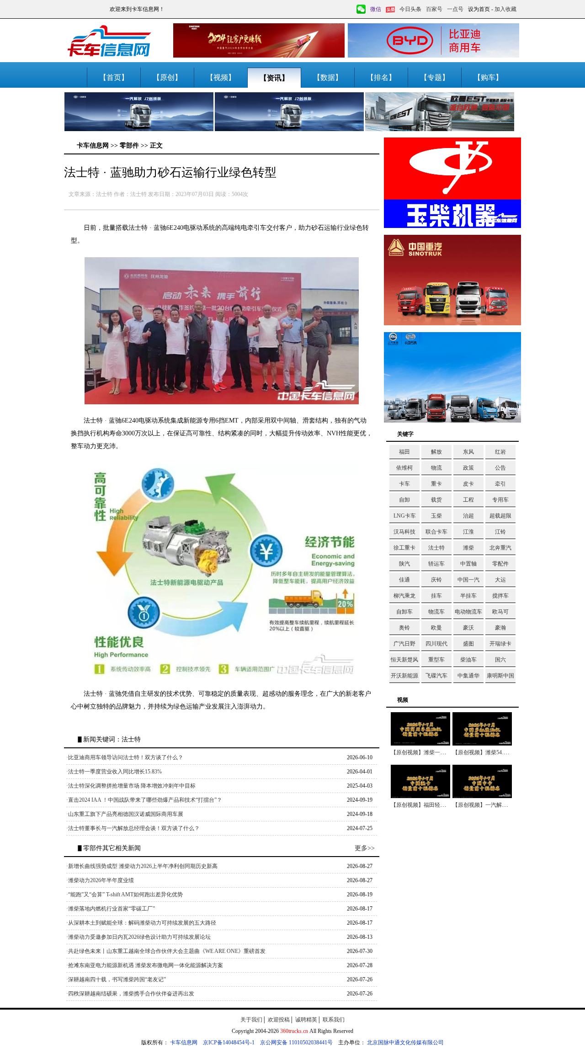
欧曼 (436, 627)
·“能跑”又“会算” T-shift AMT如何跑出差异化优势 (124, 894)
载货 (436, 500)
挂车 (436, 596)
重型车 (436, 659)
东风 (468, 452)
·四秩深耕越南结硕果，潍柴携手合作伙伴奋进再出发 (130, 993)
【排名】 (381, 77)
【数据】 (327, 77)
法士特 (436, 548)
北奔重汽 (500, 548)
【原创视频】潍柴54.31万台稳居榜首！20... (504, 752)
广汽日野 (404, 643)
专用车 (500, 500)
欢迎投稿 (279, 1019)
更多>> (365, 848)
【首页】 (113, 77)
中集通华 (468, 675)
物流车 (436, 612)
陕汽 (404, 564)
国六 (500, 659)
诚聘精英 (306, 1019)
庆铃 (436, 580)
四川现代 (436, 643)
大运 (500, 580)
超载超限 (500, 516)
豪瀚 (500, 627)
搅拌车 (500, 596)
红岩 (500, 452)
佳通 (404, 580)
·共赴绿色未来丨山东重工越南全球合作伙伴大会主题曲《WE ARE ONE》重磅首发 (166, 951)
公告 (500, 468)
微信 (375, 9)
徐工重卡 (404, 548)
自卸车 (404, 612)
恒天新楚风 (404, 659)
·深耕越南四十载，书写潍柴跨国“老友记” (116, 979)
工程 (468, 500)
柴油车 (468, 659)
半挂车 (468, 596)
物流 (436, 468)
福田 (404, 452)
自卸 (404, 500)
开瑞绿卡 (500, 643)
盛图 (468, 643)
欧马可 (500, 612)
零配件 (500, 564)
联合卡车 (436, 532)
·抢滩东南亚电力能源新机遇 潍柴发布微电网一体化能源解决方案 (144, 965)
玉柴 (436, 516)
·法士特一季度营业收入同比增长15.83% (114, 771)
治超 (468, 516)
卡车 (404, 484)
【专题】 (434, 77)
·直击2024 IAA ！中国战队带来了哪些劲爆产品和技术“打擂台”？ (144, 800)
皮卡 (468, 484)
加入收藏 (505, 9)
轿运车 (436, 564)
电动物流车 (468, 612)
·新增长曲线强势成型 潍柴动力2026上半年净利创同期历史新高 (142, 866)
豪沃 (468, 627)
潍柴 (468, 548)
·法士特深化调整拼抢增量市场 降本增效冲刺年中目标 (131, 786)
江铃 (500, 532)
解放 (436, 452)
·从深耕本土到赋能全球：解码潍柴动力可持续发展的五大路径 (141, 923)
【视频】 (220, 77)
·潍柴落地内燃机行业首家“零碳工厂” (110, 908)
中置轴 (468, 564)
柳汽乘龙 (404, 596)
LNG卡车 (405, 516)
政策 (468, 468)
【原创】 (167, 77)
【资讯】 (274, 78)
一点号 (455, 9)
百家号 (434, 9)
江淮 (468, 532)
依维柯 (404, 468)
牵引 (500, 484)
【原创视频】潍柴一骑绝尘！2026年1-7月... (443, 752)
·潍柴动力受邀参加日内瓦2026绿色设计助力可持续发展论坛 (138, 937)
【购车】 (488, 77)
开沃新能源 (404, 675)
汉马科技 (404, 532)
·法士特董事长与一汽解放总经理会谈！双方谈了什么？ (133, 828)
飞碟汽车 (436, 675)
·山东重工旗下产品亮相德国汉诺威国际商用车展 (124, 814)
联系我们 (334, 1019)
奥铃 (404, 627)
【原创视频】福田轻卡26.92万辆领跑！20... (443, 805)
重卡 (436, 484)
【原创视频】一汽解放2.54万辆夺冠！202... (504, 805)
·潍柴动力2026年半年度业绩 (100, 880)
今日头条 (410, 9)
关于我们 (251, 1019)
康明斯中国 (500, 675)
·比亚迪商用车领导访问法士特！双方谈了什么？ (124, 757)
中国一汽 (468, 580)
